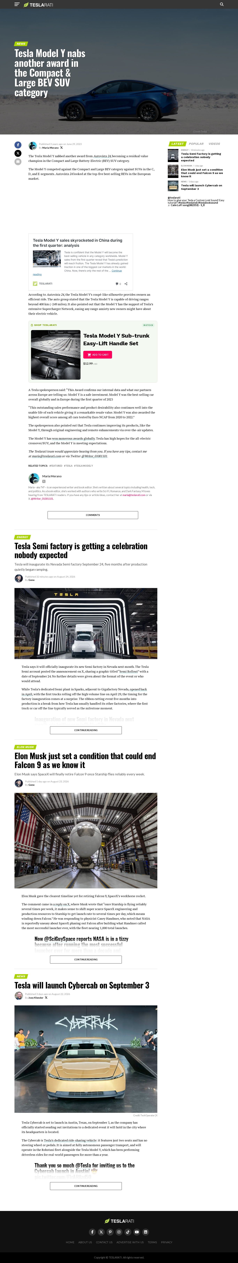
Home (70, 1242)
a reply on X (61, 904)
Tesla (69, 466)
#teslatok (192, 202)
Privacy (166, 1242)
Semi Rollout (129, 671)
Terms (152, 1242)
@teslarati (174, 197)
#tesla (182, 202)
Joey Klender (35, 997)
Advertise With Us (130, 1242)
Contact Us (104, 1242)
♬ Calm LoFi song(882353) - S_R (186, 205)
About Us (85, 1242)
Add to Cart (100, 354)
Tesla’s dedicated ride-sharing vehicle (70, 1140)
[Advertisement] (92, 208)
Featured (56, 466)
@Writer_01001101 (42, 498)
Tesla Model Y (84, 466)
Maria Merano (50, 147)
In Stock (148, 325)
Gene (31, 579)
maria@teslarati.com (134, 495)
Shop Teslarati (45, 325)
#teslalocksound (208, 202)
